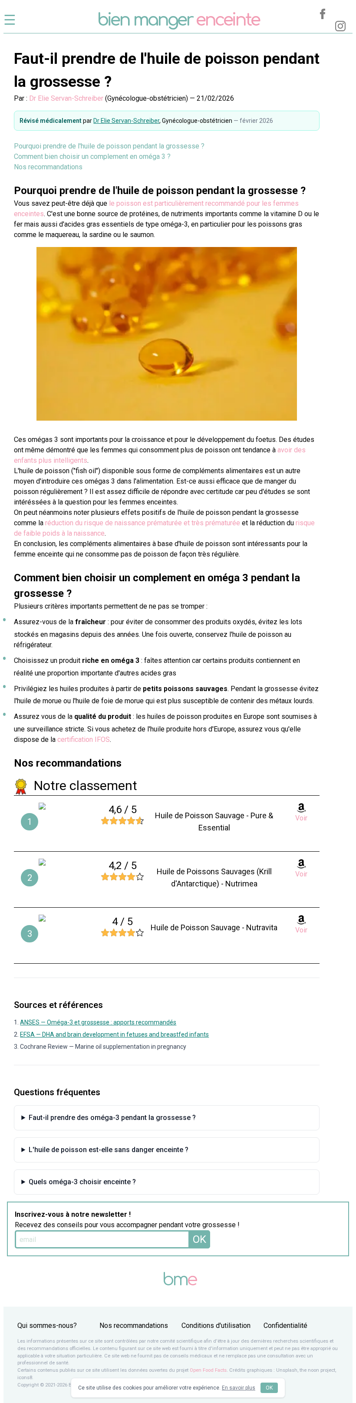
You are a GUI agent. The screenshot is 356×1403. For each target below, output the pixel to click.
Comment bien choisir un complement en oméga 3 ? (92, 156)
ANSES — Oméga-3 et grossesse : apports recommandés (98, 1022)
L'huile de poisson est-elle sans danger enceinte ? (108, 1150)
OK (199, 1239)
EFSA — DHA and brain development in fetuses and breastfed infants (114, 1034)
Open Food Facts (208, 1370)
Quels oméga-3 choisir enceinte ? (82, 1182)
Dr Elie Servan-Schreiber (66, 98)
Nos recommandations (48, 167)
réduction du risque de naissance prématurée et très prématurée (142, 523)
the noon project (317, 1370)
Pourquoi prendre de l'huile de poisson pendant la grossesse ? (109, 146)
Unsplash (286, 1370)
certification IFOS (83, 739)
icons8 (24, 1377)
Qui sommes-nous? (47, 1325)
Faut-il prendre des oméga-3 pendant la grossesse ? (112, 1117)
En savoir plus (238, 1388)
